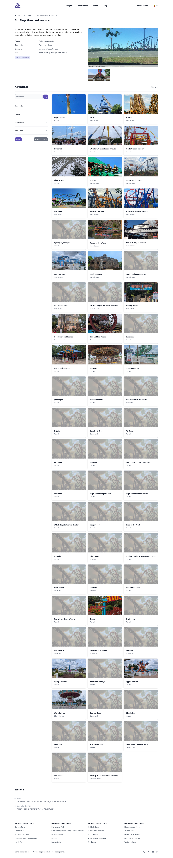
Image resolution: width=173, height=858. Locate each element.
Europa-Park (20, 827)
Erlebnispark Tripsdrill (133, 838)
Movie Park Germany (96, 831)
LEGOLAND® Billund (132, 834)
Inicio (20, 15)
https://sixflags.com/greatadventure (53, 53)
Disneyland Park (57, 827)
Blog (105, 5)
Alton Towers (93, 834)
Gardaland (92, 842)
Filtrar (18, 139)
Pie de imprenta (58, 852)
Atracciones (83, 5)
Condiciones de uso (22, 852)
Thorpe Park (129, 831)
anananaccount (100, 66)
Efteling (54, 838)
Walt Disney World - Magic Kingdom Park (67, 831)
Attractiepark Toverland (97, 838)
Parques (69, 5)
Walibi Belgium (94, 827)
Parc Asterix (56, 842)
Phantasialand (57, 834)
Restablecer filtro (40, 139)
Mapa (95, 5)
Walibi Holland (130, 842)
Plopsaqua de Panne (132, 827)
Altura (153, 87)
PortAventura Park (22, 834)
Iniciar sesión (142, 5)
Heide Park (19, 842)
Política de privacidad (41, 852)
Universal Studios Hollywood (26, 838)
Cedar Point (19, 831)
